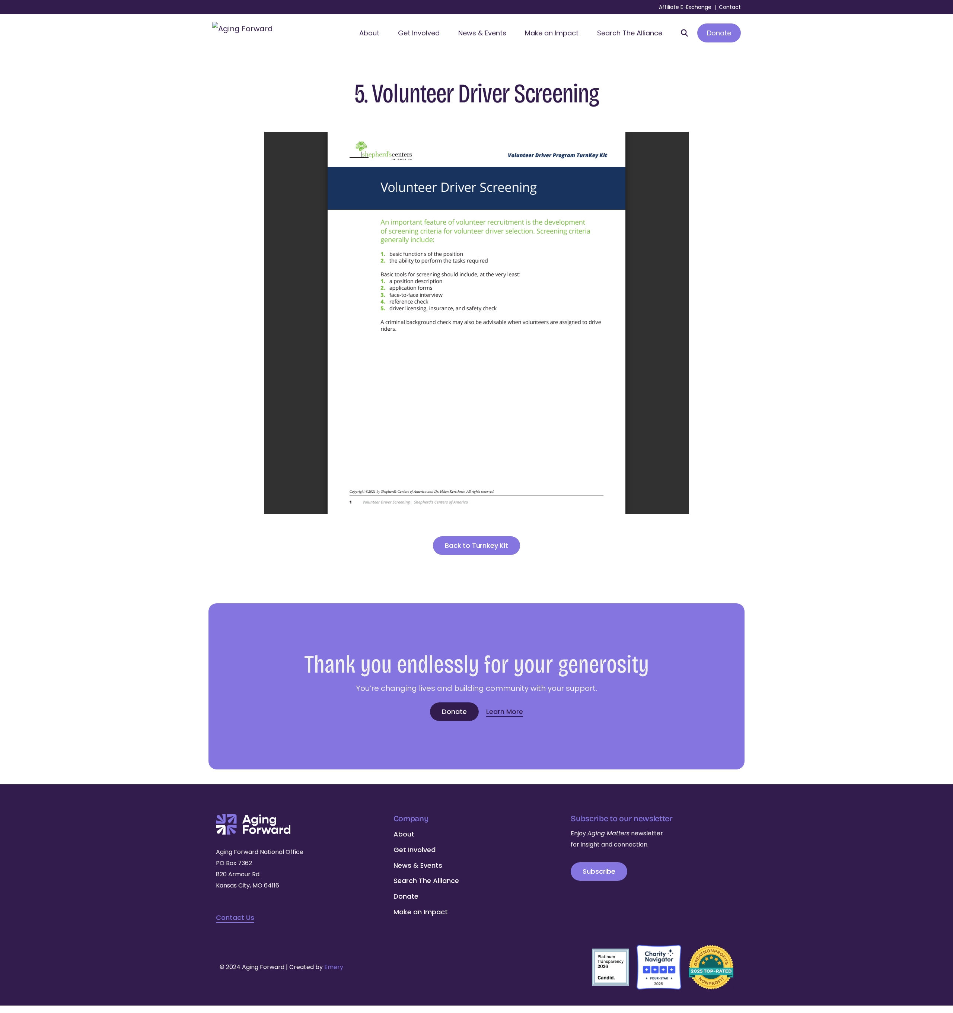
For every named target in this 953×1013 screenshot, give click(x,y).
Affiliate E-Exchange (685, 7)
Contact (730, 7)
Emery (333, 967)
